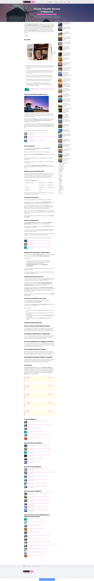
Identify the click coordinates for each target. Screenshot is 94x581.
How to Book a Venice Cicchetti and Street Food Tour (67, 80)
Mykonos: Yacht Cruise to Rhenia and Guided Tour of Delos (38, 509)
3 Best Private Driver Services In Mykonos (35, 538)
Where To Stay (61, 165)
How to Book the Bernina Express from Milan (67, 33)
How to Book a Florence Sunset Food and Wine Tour (67, 95)
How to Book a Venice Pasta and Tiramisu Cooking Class (67, 69)
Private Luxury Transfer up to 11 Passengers (36, 458)
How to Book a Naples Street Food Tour (66, 59)
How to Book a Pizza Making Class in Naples (67, 64)
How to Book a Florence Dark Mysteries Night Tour (67, 116)
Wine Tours (61, 170)
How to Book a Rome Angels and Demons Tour (67, 135)
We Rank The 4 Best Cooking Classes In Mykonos (37, 555)
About (69, 1)
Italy (60, 184)
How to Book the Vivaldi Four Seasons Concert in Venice (67, 85)
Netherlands (61, 186)
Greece (41, 14)
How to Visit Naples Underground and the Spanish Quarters (67, 54)
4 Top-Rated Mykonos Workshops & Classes (36, 528)
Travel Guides (50, 1)
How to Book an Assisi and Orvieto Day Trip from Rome (66, 130)
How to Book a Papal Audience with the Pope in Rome (67, 145)
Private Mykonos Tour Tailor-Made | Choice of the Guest (38, 486)
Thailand (60, 176)
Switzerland (61, 189)
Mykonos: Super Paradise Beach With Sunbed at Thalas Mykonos (39, 493)
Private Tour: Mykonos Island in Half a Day (35, 140)
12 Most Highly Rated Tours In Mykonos (35, 525)
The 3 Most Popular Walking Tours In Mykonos (36, 521)
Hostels (61, 166)
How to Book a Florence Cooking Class (66, 125)
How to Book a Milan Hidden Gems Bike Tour (67, 28)
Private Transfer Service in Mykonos (34, 461)
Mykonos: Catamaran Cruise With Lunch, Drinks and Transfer (39, 240)
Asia (61, 1)
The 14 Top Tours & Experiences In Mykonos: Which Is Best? (38, 421)
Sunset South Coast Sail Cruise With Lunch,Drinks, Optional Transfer (40, 243)
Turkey (60, 190)
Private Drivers (50, 14)
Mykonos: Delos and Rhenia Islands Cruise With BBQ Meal (38, 503)
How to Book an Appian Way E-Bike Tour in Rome (66, 155)
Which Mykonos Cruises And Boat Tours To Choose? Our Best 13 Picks (40, 424)
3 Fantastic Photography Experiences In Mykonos (37, 548)
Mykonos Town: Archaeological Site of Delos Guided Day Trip (39, 496)
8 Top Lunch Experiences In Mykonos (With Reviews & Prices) (39, 434)
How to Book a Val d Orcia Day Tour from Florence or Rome (67, 100)
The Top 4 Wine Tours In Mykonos (34, 531)
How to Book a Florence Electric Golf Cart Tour (67, 90)
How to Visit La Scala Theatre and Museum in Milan (67, 38)
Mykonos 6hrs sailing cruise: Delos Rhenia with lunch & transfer (39, 246)
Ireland (60, 185)
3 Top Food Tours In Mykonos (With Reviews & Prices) (37, 551)
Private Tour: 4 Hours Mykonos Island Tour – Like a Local (38, 479)
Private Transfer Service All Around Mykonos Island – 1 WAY (38, 455)
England (60, 180)
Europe (65, 1)
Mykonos (44, 14)
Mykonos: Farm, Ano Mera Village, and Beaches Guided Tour (39, 499)
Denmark (60, 179)
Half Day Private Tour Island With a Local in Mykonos (37, 482)
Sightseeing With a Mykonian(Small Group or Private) (37, 468)
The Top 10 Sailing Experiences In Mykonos (46, 88)
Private (47, 14)
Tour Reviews (56, 1)
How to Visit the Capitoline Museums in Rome (66, 140)
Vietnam (60, 175)
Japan (60, 174)
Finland (60, 181)
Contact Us (61, 193)
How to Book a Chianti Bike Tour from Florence (67, 105)
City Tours (61, 171)
